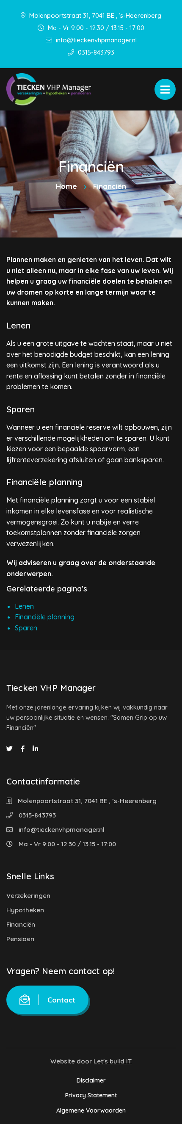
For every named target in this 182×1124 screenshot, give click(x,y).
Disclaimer (91, 1080)
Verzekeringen (28, 896)
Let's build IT (113, 1061)
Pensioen (20, 939)
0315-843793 (95, 52)
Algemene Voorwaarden (91, 1110)
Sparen (26, 628)
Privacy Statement (91, 1095)
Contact (61, 999)
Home (66, 186)
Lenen (24, 606)
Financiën (20, 924)
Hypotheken (25, 910)
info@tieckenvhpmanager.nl (95, 40)
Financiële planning (44, 617)
